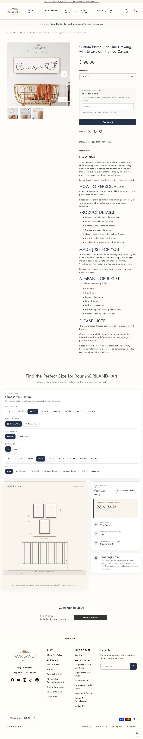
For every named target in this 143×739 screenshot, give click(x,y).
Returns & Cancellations (80, 700)
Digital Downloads (55, 687)
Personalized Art (54, 674)
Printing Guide (81, 680)
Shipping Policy (117, 726)
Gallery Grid (15, 424)
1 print (10, 411)
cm (15, 449)
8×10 (20, 458)
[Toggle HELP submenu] (117, 11)
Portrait (10, 436)
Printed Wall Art (54, 691)
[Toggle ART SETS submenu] (76, 11)
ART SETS (67, 11)
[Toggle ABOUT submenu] (105, 11)
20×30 (83, 458)
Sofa (83, 471)
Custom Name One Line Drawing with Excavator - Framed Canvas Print (62, 33)
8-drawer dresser (70, 471)
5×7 (9, 458)
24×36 (94, 458)
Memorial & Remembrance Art (55, 681)
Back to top (70, 638)
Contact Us (79, 706)
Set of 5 (56, 411)
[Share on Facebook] (95, 131)
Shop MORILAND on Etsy (24, 672)
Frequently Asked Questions (82, 666)
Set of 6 (68, 411)
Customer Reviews (82, 659)
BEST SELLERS (84, 11)
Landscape (23, 436)
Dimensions (84, 70)
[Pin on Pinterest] (100, 131)
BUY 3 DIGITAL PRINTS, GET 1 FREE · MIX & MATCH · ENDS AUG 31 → (72, 1)
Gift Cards (52, 696)
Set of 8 (80, 411)
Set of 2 (21, 411)
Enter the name (90, 93)
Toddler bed (21, 471)
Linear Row (32, 424)
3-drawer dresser (51, 471)
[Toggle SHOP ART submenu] (39, 11)
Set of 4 (44, 411)
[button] (135, 11)
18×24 (72, 458)
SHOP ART (31, 11)
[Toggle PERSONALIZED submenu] (60, 11)
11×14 (30, 458)
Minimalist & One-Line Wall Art (24, 33)
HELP (112, 11)
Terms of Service (101, 726)
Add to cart (108, 122)
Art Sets (50, 669)
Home (9, 33)
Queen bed (95, 471)
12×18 (51, 458)
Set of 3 (33, 411)
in (8, 449)
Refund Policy (131, 726)
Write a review (90, 617)
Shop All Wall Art (55, 655)
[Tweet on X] (89, 131)
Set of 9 (91, 411)
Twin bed (35, 471)
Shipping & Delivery (84, 693)
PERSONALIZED (51, 11)
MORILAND (84, 142)
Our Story (79, 655)
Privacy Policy (86, 726)
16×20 (61, 458)
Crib (9, 471)
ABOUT (100, 11)
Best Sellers (52, 659)
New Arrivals (53, 664)
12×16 (40, 458)
